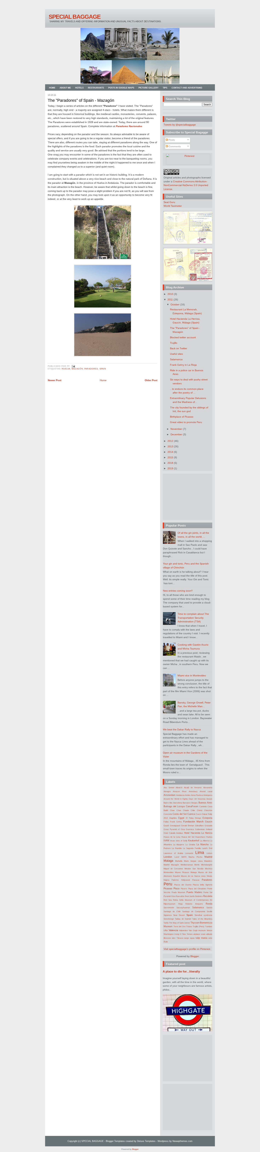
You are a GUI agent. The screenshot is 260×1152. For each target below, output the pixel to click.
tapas (192, 938)
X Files (183, 934)
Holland (209, 829)
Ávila (166, 942)
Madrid (208, 856)
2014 (170, 451)
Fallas (166, 822)
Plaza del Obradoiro (197, 889)
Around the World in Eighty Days (178, 799)
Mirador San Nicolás (194, 869)
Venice (209, 930)
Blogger (194, 956)
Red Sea (168, 900)
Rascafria (180, 896)
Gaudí (166, 826)
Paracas (196, 880)
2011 (170, 299)
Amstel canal (206, 791)
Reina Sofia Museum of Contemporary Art (192, 900)
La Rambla (177, 848)
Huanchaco (200, 837)
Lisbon (209, 853)
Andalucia (180, 795)
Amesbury (193, 791)
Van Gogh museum (197, 930)
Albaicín (179, 787)
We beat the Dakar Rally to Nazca (182, 729)
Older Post (151, 380)
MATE (184, 857)
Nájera (166, 880)
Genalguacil (175, 826)
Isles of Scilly (181, 841)
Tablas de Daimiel (183, 919)
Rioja (180, 904)
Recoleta (207, 896)
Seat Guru (169, 202)
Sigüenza (168, 915)
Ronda (209, 903)
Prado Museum (178, 892)
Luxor (176, 857)
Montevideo (169, 872)
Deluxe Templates (146, 1141)
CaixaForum (192, 806)
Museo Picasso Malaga (186, 872)
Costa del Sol (180, 814)
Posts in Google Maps (121, 88)
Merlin (197, 865)
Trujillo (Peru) (198, 926)
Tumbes (208, 926)
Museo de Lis (187, 876)
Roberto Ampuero (194, 904)
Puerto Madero (194, 892)
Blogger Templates (115, 1141)
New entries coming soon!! (178, 590)
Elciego (198, 818)
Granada (208, 826)
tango (186, 938)
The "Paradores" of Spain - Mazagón (81, 100)
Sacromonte (169, 907)
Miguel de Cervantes (173, 869)
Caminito (203, 806)
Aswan (209, 799)
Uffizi (166, 930)
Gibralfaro (199, 826)
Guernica (190, 829)
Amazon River (180, 791)
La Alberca (204, 841)
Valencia (173, 930)
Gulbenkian (200, 829)
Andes (187, 795)
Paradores (91, 369)
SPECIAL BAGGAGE (74, 16)
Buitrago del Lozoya (174, 806)
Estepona (207, 818)
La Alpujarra (178, 844)
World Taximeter (173, 205)
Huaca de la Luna (172, 837)
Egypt (181, 818)
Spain (103, 369)
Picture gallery (148, 88)
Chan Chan (175, 810)
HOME (52, 88)
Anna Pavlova (197, 795)
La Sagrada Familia (192, 848)
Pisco (177, 888)
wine (210, 938)
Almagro (167, 791)
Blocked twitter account (183, 337)
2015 (170, 457)
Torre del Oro (180, 926)
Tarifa (166, 923)
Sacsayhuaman (183, 907)
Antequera (207, 795)
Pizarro (184, 889)
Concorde (168, 814)
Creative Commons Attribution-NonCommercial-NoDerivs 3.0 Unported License (186, 185)
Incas (172, 841)
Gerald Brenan (187, 826)
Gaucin (208, 821)
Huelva (66, 369)
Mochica (208, 869)
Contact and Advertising (187, 88)
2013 (170, 446)
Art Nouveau (200, 799)
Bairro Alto (168, 803)
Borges (194, 803)
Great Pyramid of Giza (174, 829)
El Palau (190, 818)
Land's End (207, 848)
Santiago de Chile (172, 911)
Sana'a (209, 907)
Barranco (187, 803)
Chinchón (208, 810)
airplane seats (199, 934)
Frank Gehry (176, 822)
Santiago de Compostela (193, 911)
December (177, 434)
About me (65, 88)
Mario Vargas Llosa (193, 861)
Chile (193, 810)
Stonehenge (169, 919)
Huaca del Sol (187, 837)
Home (103, 380)
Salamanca (176, 359)
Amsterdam (169, 795)
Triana (189, 926)
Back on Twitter (178, 348)
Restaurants (96, 88)
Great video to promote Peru (186, 422)
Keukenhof (193, 840)
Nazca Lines (200, 876)
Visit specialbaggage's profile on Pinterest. (187, 949)
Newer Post (54, 380)
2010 (170, 294)
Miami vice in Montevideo (192, 675)
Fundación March (193, 821)
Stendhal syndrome (203, 915)
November (177, 428)
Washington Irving (171, 934)
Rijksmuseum (169, 904)
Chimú (199, 810)
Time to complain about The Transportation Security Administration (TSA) (193, 617)
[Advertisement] (186, 497)
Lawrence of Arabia (173, 853)
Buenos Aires (205, 802)
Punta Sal (207, 892)
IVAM (166, 840)
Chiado (186, 810)
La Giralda (190, 844)
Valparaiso (183, 930)
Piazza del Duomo (183, 885)
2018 (170, 462)
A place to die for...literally (181, 971)
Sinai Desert (179, 915)
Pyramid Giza (169, 896)
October (175, 304)
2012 (170, 441)
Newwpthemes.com (182, 1141)
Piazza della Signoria (202, 885)
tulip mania (201, 938)
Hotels (79, 88)
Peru (168, 884)
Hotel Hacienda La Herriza (198, 833)
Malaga (168, 860)
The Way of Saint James (179, 923)
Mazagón (77, 369)
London (168, 856)
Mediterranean (187, 865)
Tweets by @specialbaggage (180, 124)
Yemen (190, 934)
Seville (209, 911)
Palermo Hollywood (181, 880)
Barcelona (177, 803)
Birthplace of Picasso (181, 416)
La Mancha (203, 844)
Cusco (198, 814)
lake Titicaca (177, 938)
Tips (165, 88)
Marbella (178, 861)
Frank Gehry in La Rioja (183, 364)
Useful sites (176, 353)
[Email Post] (73, 366)
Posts (171, 139)
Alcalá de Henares (193, 787)
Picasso (168, 888)
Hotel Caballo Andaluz (173, 833)
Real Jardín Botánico (194, 896)
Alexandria (207, 787)
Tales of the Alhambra (202, 919)
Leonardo (189, 853)
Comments (174, 146)
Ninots (209, 876)
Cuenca (191, 814)
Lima (199, 852)
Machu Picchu (195, 857)
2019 (170, 468)
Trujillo (173, 342)
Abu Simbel (169, 787)
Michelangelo (206, 865)
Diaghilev (173, 818)
